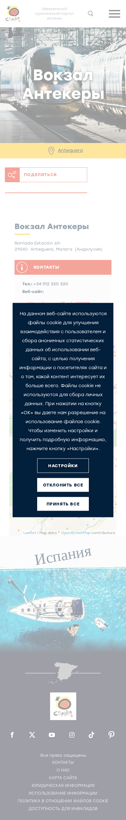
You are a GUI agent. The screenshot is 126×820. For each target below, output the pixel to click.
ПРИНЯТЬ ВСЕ (63, 503)
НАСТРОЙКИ (63, 465)
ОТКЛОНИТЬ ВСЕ (63, 484)
